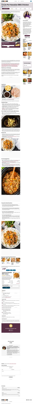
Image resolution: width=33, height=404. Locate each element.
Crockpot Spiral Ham (29, 83)
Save (8, 46)
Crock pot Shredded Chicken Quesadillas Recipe (12, 263)
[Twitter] (27, 37)
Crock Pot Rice (16, 160)
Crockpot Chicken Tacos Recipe (3, 263)
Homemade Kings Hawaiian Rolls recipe (10, 164)
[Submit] (24, 65)
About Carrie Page (9, 354)
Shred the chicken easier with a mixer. (12, 136)
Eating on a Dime (4, 1)
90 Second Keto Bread (24, 74)
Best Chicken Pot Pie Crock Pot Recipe (24, 49)
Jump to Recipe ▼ (6, 8)
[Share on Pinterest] (10, 342)
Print (14, 270)
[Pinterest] (25, 37)
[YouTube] (29, 37)
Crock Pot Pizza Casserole (24, 57)
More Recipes (30, 40)
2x (3, 291)
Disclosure (7, 403)
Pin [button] (11, 270)
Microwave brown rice (12, 161)
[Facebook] (26, 37)
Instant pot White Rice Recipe (5, 161)
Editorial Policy (10, 401)
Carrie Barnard (18, 283)
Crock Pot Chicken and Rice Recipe (29, 75)
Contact (7, 401)
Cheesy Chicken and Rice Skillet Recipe (29, 57)
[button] (2, 275)
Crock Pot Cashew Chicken (8, 262)
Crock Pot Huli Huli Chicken (17, 262)
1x (2, 291)
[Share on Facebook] (11, 342)
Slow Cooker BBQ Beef (15, 66)
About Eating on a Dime (3, 401)
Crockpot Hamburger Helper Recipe (29, 48)
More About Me (27, 35)
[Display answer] (1, 204)
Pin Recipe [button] (11, 330)
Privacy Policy (9, 403)
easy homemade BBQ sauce (12, 98)
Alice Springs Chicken (24, 83)
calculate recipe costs (7, 297)
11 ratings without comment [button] (12, 363)
